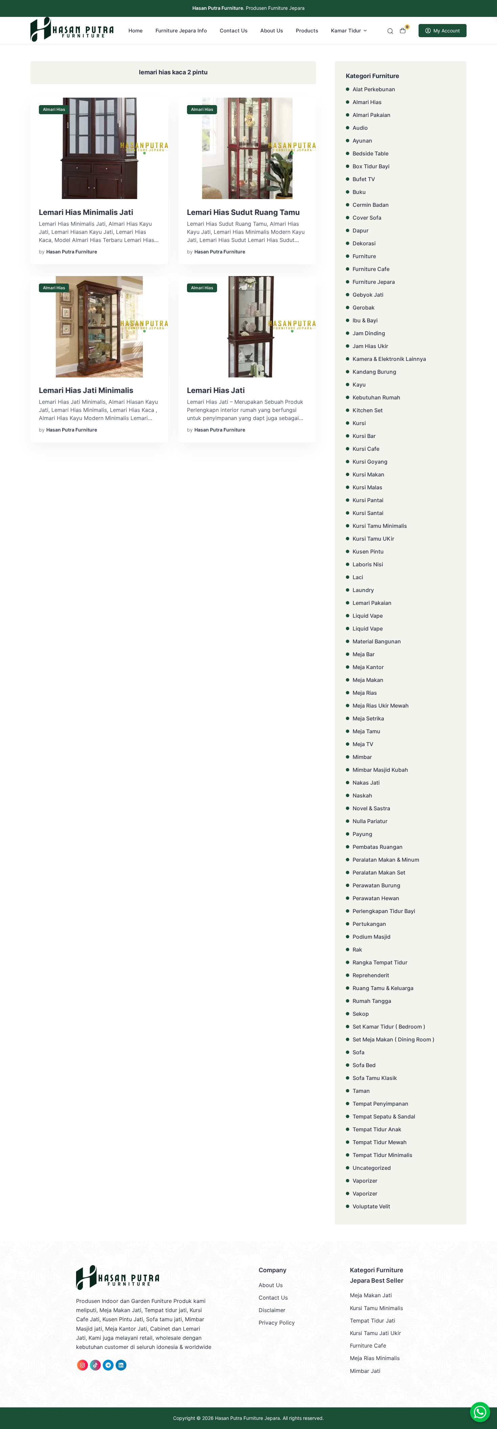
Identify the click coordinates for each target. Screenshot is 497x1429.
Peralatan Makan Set (379, 872)
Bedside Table (370, 153)
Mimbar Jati (365, 1371)
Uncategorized (372, 1167)
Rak (357, 949)
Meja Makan (368, 679)
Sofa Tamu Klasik (375, 1078)
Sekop (361, 1013)
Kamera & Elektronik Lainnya (389, 358)
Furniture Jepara (374, 281)
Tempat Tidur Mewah (380, 1142)
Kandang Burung (374, 371)
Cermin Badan (371, 204)
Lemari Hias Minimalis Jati (86, 212)
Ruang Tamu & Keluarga (383, 988)
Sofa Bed (364, 1065)
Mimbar (362, 757)
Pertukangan (369, 923)
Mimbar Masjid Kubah (380, 769)
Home (135, 30)
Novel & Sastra (371, 808)
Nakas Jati (366, 782)
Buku (359, 192)
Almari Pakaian (371, 115)
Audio (360, 127)
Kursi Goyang (370, 461)
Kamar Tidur (346, 30)
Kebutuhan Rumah (376, 397)
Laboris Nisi (368, 564)
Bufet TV (364, 179)
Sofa (358, 1052)
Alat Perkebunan (374, 89)
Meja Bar (364, 654)
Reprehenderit (371, 975)
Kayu (359, 384)
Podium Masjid (371, 936)
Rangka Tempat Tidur (380, 962)
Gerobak (364, 307)
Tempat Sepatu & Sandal (384, 1116)
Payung (362, 834)
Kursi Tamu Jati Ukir (375, 1333)
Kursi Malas (367, 487)
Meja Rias (365, 692)
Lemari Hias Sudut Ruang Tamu (243, 212)
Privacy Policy (277, 1322)
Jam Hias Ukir (370, 346)
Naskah (362, 795)
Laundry (363, 590)
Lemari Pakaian (372, 602)
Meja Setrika (368, 718)
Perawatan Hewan (376, 898)
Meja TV (363, 744)
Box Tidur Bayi (371, 166)
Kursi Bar (364, 436)
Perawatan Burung (376, 885)
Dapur (361, 230)
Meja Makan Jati (371, 1295)
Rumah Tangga (372, 1000)
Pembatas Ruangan (378, 846)
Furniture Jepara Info (181, 30)
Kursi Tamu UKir (373, 538)
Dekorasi (364, 243)
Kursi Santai (368, 513)
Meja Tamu (366, 731)
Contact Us (233, 30)
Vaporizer (365, 1180)
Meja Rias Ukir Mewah (381, 705)
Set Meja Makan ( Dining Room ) (393, 1039)
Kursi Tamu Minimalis (380, 525)
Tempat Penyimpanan (380, 1103)
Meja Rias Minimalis (375, 1358)
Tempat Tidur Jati (372, 1320)
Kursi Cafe (366, 448)
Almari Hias (54, 109)
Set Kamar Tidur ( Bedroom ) (389, 1026)
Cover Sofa (367, 217)
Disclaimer (272, 1310)
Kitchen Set (368, 410)
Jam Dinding (369, 333)
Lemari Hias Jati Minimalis (86, 390)
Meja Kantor (368, 667)
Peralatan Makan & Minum (386, 859)
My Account (446, 30)
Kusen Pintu (368, 551)
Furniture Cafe (371, 269)
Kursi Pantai (368, 500)
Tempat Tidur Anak (377, 1129)
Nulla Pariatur (370, 821)
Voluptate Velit (371, 1206)
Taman (361, 1090)
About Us (271, 30)
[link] (82, 1365)
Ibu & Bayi (365, 320)
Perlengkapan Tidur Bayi (384, 911)
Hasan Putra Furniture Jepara (247, 1418)
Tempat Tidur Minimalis (382, 1155)
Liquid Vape (368, 615)
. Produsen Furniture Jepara (248, 8)
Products (307, 30)
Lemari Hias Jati (216, 390)
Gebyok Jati (368, 294)
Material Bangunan (377, 641)
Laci (358, 577)
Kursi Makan (368, 474)
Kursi (359, 423)
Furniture (364, 256)
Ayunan (362, 140)
